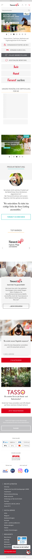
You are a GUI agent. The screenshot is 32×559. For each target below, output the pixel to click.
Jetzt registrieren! (16, 411)
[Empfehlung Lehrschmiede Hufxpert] (16, 145)
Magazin (6, 515)
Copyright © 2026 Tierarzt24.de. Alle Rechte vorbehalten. (16, 557)
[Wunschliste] (26, 5)
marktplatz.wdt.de (9, 504)
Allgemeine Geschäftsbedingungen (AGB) (16, 489)
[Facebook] (26, 471)
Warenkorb (7, 544)
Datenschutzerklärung (11, 494)
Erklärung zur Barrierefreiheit (13, 499)
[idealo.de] (12, 471)
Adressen (7, 542)
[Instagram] (20, 471)
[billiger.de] (5, 470)
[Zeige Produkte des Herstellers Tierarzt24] (16, 248)
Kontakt (16, 428)
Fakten (6, 527)
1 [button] (11, 34)
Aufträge (7, 539)
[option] (16, 22)
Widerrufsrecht (8, 496)
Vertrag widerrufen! (10, 551)
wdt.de (18, 504)
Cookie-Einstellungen (10, 530)
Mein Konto (7, 537)
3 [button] (16, 34)
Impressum (7, 491)
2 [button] (13, 34)
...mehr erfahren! (16, 306)
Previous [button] (3, 22)
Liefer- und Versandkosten (12, 523)
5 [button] (22, 34)
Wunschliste (8, 547)
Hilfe (5, 513)
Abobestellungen (9, 518)
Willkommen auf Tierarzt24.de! (16, 0)
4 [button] (19, 34)
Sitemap (6, 487)
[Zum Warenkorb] (29, 5)
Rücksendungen (9, 525)
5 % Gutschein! (16, 360)
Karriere (6, 501)
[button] (6, 34)
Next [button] (29, 22)
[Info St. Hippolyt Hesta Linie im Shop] (16, 22)
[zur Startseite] (14, 4)
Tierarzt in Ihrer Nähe (16, 217)
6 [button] (25, 34)
